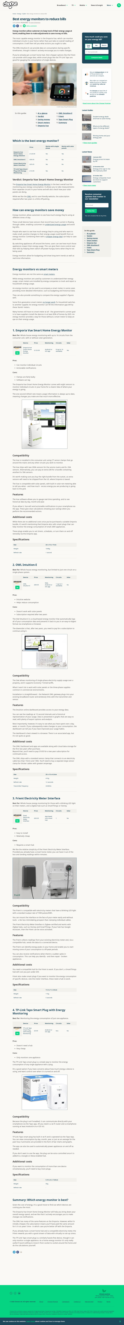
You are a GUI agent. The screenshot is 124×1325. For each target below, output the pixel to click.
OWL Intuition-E (65, 113)
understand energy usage (55, 224)
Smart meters (44, 122)
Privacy (100, 1302)
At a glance (42, 113)
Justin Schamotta (35, 22)
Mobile (82, 5)
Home (14, 14)
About (41, 1302)
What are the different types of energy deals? (101, 127)
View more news (89, 185)
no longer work (49, 302)
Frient (61, 116)
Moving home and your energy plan (101, 137)
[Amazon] (17, 349)
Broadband (61, 5)
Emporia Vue (43, 125)
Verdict (41, 116)
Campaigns (65, 1302)
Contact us (77, 1302)
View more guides (90, 143)
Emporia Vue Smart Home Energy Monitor (33, 184)
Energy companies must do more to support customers (102, 180)
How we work (89, 1302)
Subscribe (90, 211)
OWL (29, 196)
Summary (63, 122)
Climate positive (104, 1294)
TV (73, 5)
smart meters (49, 274)
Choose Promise (52, 1302)
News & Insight (97, 5)
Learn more (30, 1321)
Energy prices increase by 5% (101, 160)
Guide (24, 14)
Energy (19, 14)
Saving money (44, 119)
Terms (108, 1302)
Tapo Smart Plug (66, 119)
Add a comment (31, 26)
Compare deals (96, 57)
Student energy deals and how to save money (101, 118)
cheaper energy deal (54, 236)
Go (17, 353)
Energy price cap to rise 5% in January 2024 (101, 170)
